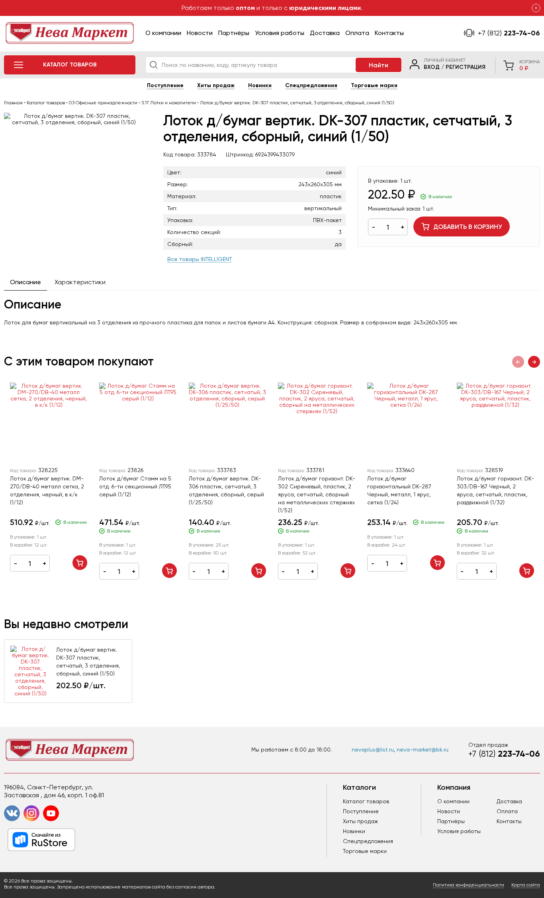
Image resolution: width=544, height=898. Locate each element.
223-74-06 (509, 33)
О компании (163, 33)
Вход (432, 67)
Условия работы (279, 33)
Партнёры (233, 33)
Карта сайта (525, 885)
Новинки (260, 85)
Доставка (325, 33)
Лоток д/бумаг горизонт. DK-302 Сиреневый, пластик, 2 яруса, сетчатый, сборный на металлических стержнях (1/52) (316, 494)
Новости (200, 33)
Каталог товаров (366, 801)
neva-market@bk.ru (422, 749)
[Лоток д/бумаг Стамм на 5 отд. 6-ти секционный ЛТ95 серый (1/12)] (137, 422)
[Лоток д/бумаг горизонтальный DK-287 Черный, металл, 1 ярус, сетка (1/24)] (405, 422)
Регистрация (465, 67)
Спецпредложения (311, 85)
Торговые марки (374, 85)
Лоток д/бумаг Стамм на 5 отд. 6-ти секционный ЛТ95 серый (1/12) (135, 486)
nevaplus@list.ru (373, 749)
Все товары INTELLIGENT (199, 259)
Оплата (357, 33)
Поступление (165, 85)
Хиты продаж (216, 85)
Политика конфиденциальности (468, 885)
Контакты (389, 33)
